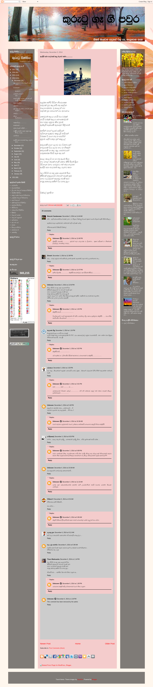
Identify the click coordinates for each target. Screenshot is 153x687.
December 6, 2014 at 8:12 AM (64, 532)
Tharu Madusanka (53, 559)
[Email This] (71, 205)
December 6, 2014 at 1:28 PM (72, 583)
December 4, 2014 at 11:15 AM (72, 482)
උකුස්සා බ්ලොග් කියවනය (20, 198)
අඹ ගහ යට (15, 222)
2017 (14, 69)
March (16, 168)
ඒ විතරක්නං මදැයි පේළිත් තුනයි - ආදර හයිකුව (137, 154)
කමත (13, 225)
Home (78, 644)
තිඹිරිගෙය (15, 207)
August (16, 154)
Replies (51, 234)
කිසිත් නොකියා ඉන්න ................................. (132, 136)
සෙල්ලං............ (18, 113)
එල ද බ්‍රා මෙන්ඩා (52, 545)
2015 (14, 75)
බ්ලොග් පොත (16, 215)
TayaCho (80, 679)
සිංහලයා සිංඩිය (16, 227)
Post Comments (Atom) (57, 648)
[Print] (93, 656)
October (17, 148)
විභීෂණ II (50, 499)
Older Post (110, 644)
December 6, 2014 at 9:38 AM (68, 545)
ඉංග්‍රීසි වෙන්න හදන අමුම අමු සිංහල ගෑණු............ (22, 132)
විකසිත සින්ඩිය (16, 193)
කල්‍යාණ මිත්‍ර (51, 330)
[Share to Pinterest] (80, 205)
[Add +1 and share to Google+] (63, 656)
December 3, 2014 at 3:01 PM (72, 384)
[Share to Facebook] (78, 205)
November (17, 145)
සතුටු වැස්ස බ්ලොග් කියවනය (21, 195)
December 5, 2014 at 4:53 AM (63, 499)
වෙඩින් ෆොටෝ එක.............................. (22, 94)
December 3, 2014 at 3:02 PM (72, 348)
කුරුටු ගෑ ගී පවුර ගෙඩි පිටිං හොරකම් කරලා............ (137, 260)
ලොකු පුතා (50, 532)
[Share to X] (75, 205)
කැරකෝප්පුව (16, 188)
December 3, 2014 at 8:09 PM (72, 450)
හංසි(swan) (50, 436)
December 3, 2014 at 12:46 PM (72, 238)
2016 (14, 72)
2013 (14, 177)
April (15, 165)
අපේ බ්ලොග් (16, 200)
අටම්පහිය (15, 185)
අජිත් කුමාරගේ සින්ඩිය (19, 203)
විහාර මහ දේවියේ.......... (137, 240)
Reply (49, 230)
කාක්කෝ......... (18, 125)
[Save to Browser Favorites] (84, 656)
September (18, 151)
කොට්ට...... (17, 106)
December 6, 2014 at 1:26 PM (66, 599)
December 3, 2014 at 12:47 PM (72, 270)
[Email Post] (67, 205)
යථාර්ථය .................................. (21, 136)
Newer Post (45, 644)
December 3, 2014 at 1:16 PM (65, 330)
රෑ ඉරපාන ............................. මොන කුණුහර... (22, 89)
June (16, 160)
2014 (14, 78)
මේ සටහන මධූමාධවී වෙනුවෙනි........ (138, 220)
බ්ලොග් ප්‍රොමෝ (17, 217)
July (15, 157)
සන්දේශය (15, 220)
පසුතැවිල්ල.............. (20, 122)
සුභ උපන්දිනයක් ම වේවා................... (138, 118)
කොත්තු (14, 232)
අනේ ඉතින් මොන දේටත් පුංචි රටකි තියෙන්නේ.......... (22, 99)
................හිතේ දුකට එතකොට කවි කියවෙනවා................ (138, 198)
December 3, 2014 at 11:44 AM (72, 216)
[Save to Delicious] (46, 656)
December (17, 80)
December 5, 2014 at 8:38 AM (72, 517)
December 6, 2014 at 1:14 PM (70, 559)
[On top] (89, 656)
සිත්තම (14, 212)
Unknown (56, 238)
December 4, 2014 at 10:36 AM (72, 421)
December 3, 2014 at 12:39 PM (63, 255)
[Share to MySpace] (67, 656)
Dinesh (49, 255)
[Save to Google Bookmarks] (59, 656)
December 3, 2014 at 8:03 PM (64, 436)
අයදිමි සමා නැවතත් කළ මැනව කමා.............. (23, 141)
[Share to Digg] (50, 656)
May (15, 162)
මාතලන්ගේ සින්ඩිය (18, 210)
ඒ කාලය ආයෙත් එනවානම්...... (137, 300)
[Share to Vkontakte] (76, 656)
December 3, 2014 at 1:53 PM (63, 368)
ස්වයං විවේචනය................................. (23, 117)
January (17, 174)
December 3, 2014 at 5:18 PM (64, 405)
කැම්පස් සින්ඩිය (16, 205)
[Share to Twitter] (71, 656)
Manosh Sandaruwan (54, 216)
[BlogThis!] (73, 205)
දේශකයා (50, 368)
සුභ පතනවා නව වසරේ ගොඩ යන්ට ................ (22, 84)
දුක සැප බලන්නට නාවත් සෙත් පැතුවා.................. (23, 109)
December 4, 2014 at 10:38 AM (64, 468)
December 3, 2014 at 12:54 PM (64, 285)
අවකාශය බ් (15, 230)
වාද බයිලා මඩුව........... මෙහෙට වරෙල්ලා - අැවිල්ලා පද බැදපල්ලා (137, 176)
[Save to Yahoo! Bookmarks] (80, 656)
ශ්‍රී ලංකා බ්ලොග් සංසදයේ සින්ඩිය (22, 190)
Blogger (94, 679)
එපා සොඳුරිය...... (18, 103)
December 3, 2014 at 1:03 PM (72, 309)
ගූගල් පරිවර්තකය (129, 323)
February (17, 171)
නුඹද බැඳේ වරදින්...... (20, 128)
